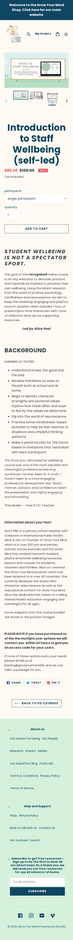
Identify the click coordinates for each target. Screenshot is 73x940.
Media (42, 751)
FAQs (13, 816)
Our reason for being (25, 738)
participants (12, 191)
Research (16, 751)
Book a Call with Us (23, 828)
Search (35, 840)
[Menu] (66, 33)
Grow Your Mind (28, 926)
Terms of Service (22, 788)
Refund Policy (28, 816)
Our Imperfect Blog (24, 763)
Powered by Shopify (52, 926)
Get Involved (19, 840)
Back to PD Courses (39, 703)
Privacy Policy (50, 776)
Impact (30, 751)
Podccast (46, 763)
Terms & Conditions (24, 776)
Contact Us (47, 828)
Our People (50, 738)
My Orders (43, 34)
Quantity (10, 207)
